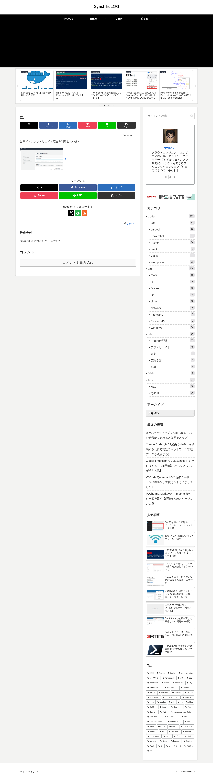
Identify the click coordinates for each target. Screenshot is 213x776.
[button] (126, 125)
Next (195, 86)
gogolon (170, 147)
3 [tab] (108, 105)
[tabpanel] (36, 85)
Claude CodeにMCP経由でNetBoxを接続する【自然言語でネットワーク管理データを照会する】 (170, 449)
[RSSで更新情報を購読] (84, 213)
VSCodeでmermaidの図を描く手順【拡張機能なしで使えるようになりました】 (169, 482)
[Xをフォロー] (71, 213)
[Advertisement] (106, 47)
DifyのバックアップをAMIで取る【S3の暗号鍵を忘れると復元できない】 (169, 435)
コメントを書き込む (77, 263)
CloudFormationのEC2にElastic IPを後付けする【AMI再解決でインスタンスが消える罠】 (170, 465)
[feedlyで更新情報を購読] (78, 213)
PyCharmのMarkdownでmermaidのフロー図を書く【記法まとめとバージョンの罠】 (169, 498)
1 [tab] (100, 105)
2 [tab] (104, 105)
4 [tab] (113, 105)
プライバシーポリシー (28, 771)
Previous (17, 86)
